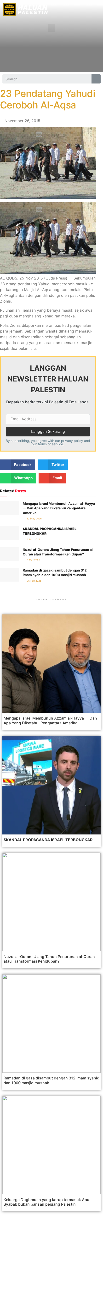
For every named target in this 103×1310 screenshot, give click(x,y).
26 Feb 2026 (33, 580)
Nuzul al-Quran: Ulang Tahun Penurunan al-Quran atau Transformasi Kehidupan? (49, 959)
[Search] (96, 78)
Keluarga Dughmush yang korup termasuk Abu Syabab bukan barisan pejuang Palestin (46, 1202)
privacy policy (72, 441)
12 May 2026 (34, 518)
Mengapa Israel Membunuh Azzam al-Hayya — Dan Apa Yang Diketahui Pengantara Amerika (59, 508)
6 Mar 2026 (33, 539)
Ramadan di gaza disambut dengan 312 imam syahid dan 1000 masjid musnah (51, 1080)
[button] (51, 28)
